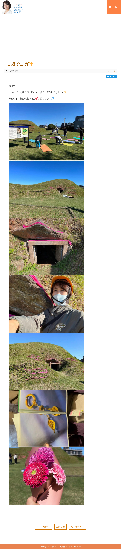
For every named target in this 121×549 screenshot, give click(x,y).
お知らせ (111, 71)
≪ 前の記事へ (43, 526)
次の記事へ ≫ (77, 526)
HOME (115, 7)
